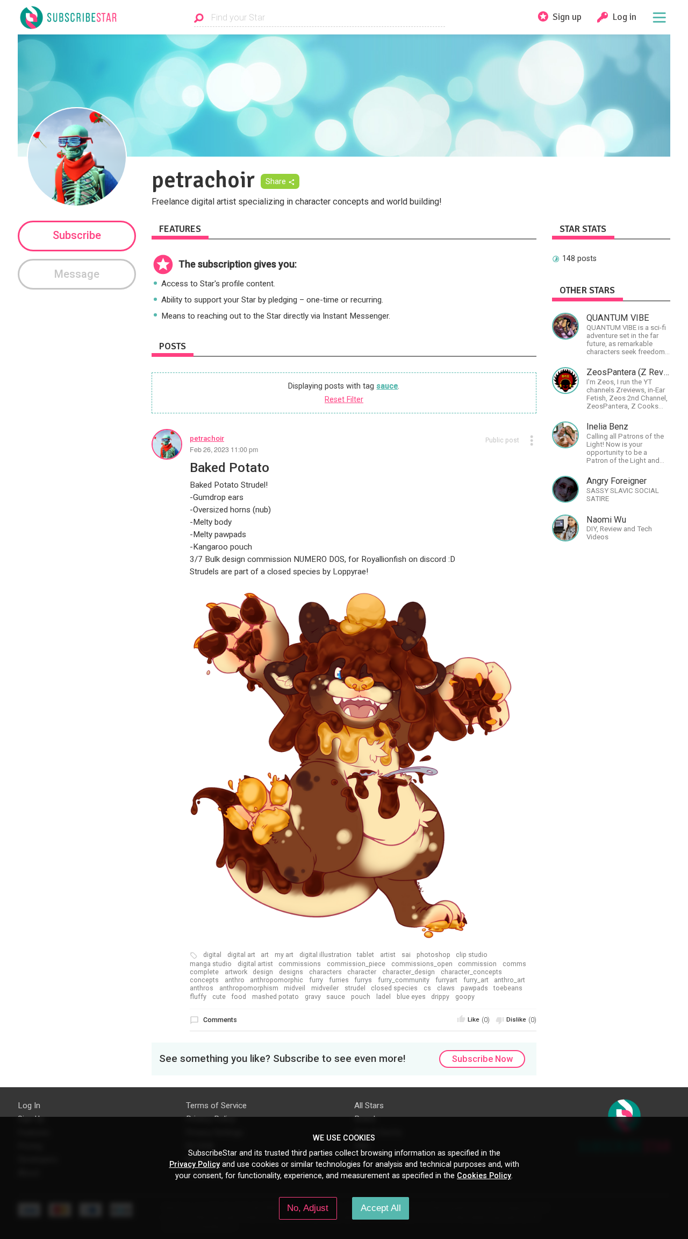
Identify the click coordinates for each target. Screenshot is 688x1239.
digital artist (255, 964)
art (265, 955)
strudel (355, 988)
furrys (363, 980)
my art (284, 955)
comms (514, 964)
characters (325, 972)
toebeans (507, 988)
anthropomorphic (276, 980)
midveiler (325, 988)
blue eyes (411, 997)
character (361, 972)
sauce (387, 386)
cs (427, 988)
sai (406, 955)
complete (204, 972)
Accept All (381, 1207)
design (263, 972)
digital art (241, 955)
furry (316, 980)
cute (219, 997)
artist (388, 955)
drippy (440, 997)
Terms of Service (216, 1105)
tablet (365, 955)
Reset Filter (344, 399)
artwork (236, 972)
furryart (446, 980)
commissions (299, 964)
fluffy (198, 997)
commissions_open (422, 964)
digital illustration (325, 955)
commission (477, 964)
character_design (408, 972)
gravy (313, 997)
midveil (294, 988)
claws (446, 988)
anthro (235, 980)
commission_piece (356, 964)
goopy (465, 997)
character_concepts (471, 972)
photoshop (433, 955)
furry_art (476, 980)
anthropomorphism (248, 988)
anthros (201, 988)
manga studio (211, 964)
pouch (360, 997)
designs (291, 972)
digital (212, 955)
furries (339, 980)
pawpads (474, 988)
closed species (394, 988)
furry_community (403, 980)
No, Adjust (307, 1207)
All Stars (369, 1105)
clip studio (472, 955)
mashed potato (275, 997)
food (238, 997)
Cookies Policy (484, 1175)
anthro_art (509, 980)
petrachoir (207, 438)
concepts (204, 980)
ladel (383, 997)
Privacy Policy (194, 1164)
